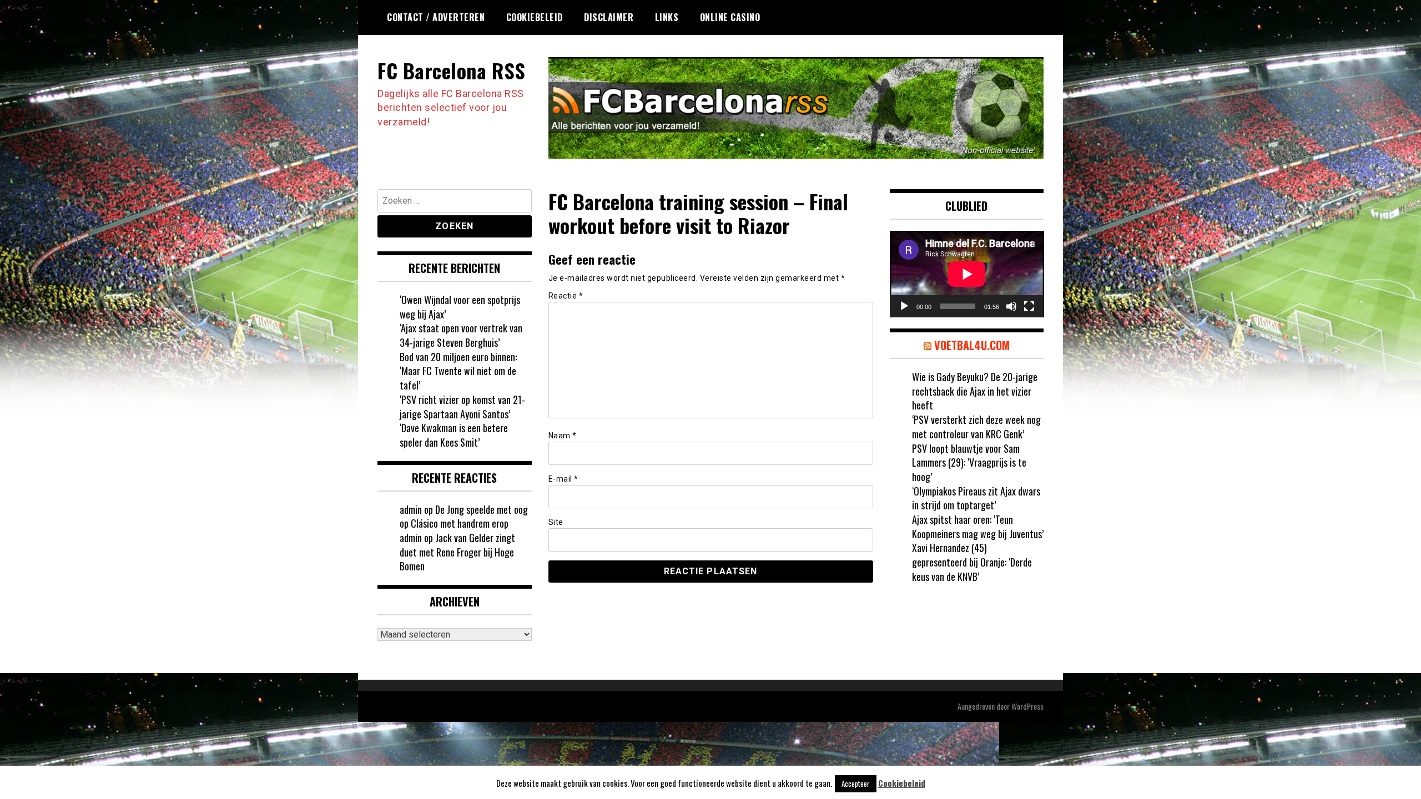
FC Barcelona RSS (451, 70)
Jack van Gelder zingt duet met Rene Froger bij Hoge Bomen (457, 551)
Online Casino (730, 17)
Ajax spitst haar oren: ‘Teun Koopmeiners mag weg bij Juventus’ (978, 526)
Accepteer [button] (855, 783)
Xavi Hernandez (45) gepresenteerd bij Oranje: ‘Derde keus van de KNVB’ (972, 561)
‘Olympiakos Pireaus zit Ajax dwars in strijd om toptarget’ (976, 498)
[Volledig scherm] (1029, 306)
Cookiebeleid (534, 17)
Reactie (565, 295)
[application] (967, 274)
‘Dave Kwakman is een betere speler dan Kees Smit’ (454, 435)
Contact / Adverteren (436, 17)
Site (555, 522)
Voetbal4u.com (972, 345)
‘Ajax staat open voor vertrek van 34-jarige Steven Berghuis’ (461, 335)
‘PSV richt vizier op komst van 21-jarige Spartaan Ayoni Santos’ (462, 406)
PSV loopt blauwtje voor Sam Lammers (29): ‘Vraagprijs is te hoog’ (969, 462)
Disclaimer (608, 17)
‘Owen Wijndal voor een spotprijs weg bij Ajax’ (460, 306)
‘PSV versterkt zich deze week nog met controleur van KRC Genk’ (976, 426)
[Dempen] (1011, 306)
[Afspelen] (904, 306)
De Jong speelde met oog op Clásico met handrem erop (464, 516)
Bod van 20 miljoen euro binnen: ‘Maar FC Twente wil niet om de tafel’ (458, 371)
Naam (562, 435)
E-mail (563, 478)
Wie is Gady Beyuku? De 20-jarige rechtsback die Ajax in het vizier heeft (974, 391)
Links (667, 17)
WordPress (1027, 706)
